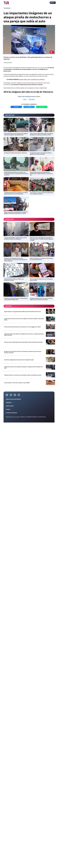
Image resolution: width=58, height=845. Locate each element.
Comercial (9, 402)
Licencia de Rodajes (11, 412)
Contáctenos (10, 406)
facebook (16, 106)
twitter (29, 106)
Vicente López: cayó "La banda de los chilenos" (32, 79)
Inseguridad (31, 99)
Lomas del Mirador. (42, 67)
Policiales (7, 8)
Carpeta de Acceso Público (13, 399)
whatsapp (41, 106)
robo (25, 99)
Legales (8, 409)
